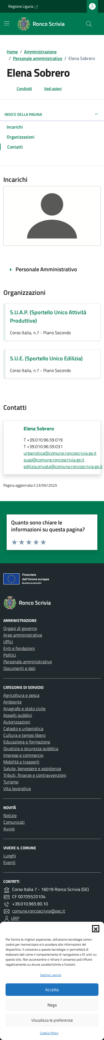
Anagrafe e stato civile (24, 708)
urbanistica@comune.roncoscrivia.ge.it (60, 453)
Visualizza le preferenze (52, 1020)
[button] (95, 928)
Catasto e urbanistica (23, 728)
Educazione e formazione (26, 741)
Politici (9, 655)
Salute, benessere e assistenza (32, 768)
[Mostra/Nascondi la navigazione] (6, 23)
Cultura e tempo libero (24, 735)
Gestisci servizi (50, 975)
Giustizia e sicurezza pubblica (30, 748)
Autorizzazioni (16, 722)
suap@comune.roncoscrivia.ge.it (54, 459)
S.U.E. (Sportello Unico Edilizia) (46, 358)
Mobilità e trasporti (21, 761)
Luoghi (9, 855)
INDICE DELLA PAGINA (23, 114)
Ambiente (12, 702)
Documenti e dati (19, 668)
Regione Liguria (20, 6)
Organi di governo (20, 628)
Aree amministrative (22, 635)
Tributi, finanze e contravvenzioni (34, 775)
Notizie (10, 815)
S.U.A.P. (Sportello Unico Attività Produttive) (48, 316)
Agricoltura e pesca (21, 695)
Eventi (9, 862)
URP (15, 918)
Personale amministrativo (27, 661)
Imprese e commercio (23, 755)
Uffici (8, 641)
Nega (52, 1005)
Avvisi (9, 828)
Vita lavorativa (17, 788)
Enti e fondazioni (19, 648)
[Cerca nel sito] (89, 24)
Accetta (52, 989)
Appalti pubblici (17, 715)
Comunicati (14, 822)
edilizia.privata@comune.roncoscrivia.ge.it (63, 466)
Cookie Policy (49, 1033)
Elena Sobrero (39, 428)
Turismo (10, 781)
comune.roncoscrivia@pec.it (38, 911)
